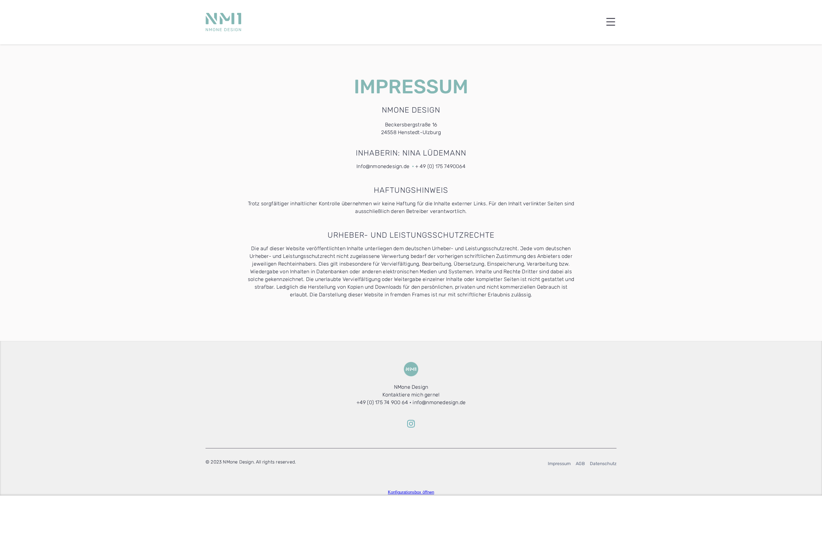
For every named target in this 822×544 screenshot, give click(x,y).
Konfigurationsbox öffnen (411, 492)
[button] (606, 22)
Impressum (559, 463)
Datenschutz (603, 463)
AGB (580, 463)
